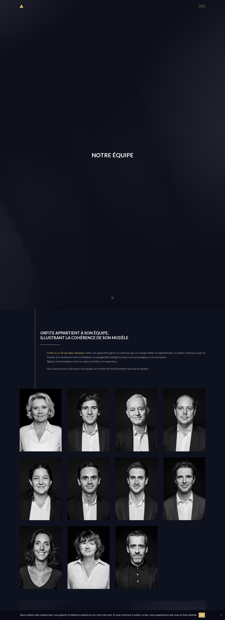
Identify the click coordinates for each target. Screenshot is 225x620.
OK (201, 615)
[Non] (221, 615)
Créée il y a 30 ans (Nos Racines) (65, 352)
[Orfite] (21, 6)
